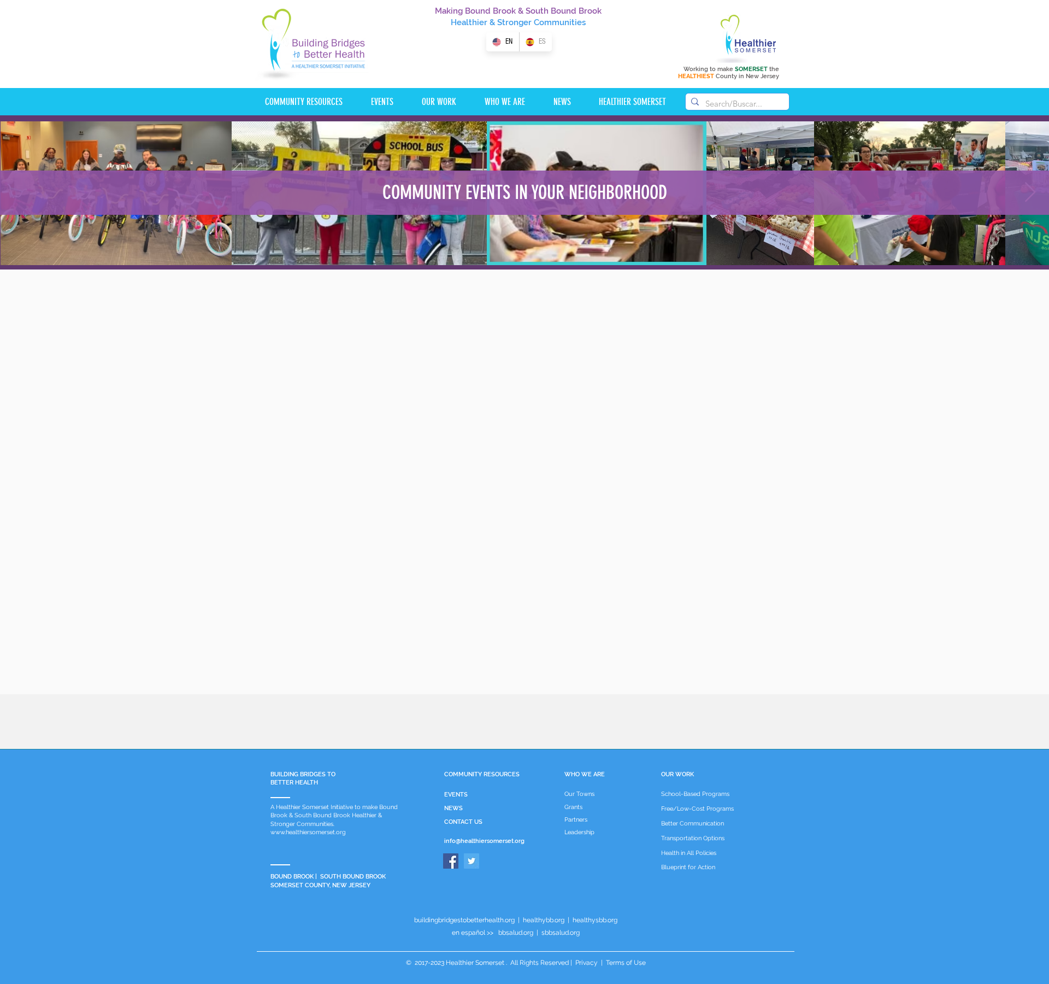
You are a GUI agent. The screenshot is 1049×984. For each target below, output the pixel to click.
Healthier (469, 22)
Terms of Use (625, 963)
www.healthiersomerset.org (308, 832)
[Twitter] (471, 861)
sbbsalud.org (560, 932)
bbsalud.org (515, 932)
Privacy (586, 963)
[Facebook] (450, 861)
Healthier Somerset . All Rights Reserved (507, 963)
